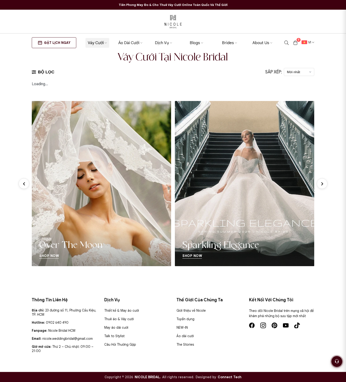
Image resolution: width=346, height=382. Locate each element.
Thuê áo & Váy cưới (119, 319)
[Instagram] (263, 325)
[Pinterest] (274, 325)
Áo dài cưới (185, 336)
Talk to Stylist (114, 336)
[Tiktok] (297, 325)
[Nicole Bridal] (173, 21)
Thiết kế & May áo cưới (121, 310)
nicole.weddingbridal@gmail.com (67, 338)
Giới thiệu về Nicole (191, 310)
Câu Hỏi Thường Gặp (120, 344)
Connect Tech (229, 377)
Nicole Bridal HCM (61, 330)
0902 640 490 (57, 322)
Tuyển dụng (185, 319)
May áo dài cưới (116, 327)
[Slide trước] (24, 183)
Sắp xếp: (273, 72)
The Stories (185, 344)
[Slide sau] (322, 183)
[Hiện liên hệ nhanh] (336, 361)
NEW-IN (182, 327)
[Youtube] (286, 325)
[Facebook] (252, 325)
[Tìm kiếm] (286, 43)
